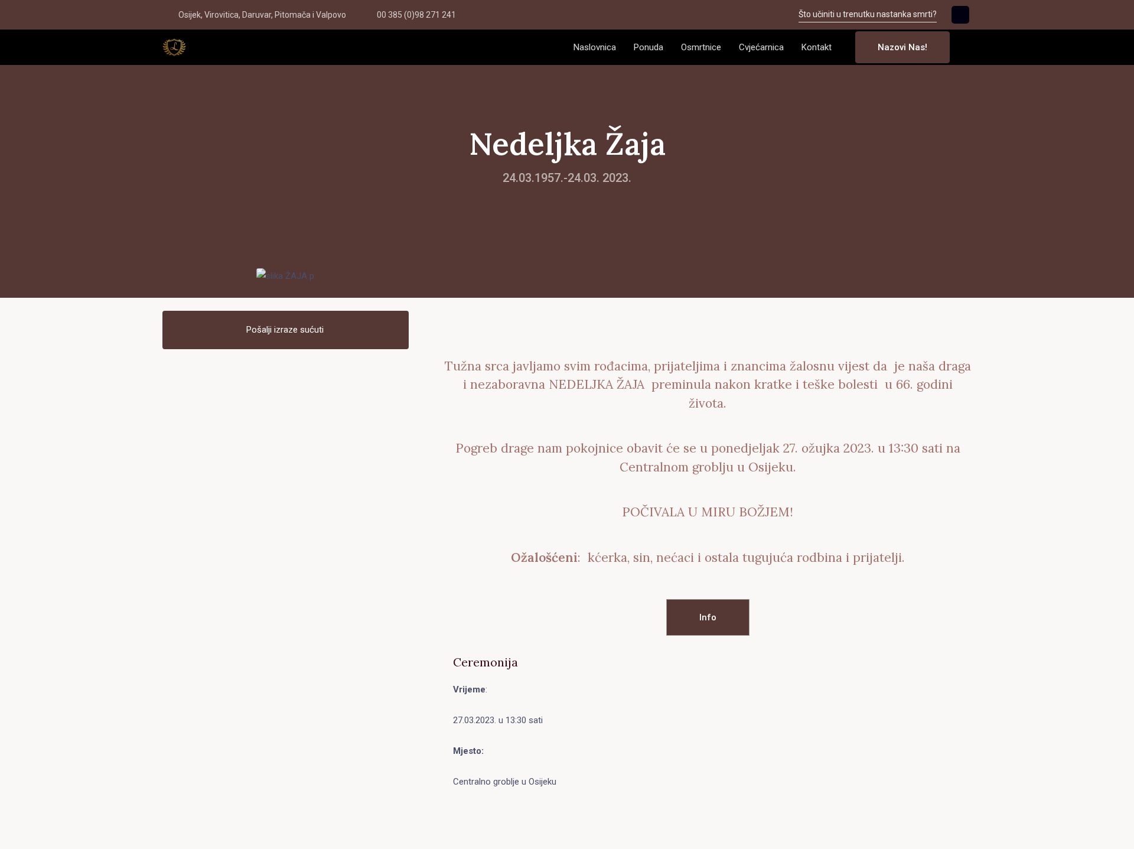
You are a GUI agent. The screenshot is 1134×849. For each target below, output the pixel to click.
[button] (968, 47)
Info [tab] (707, 617)
